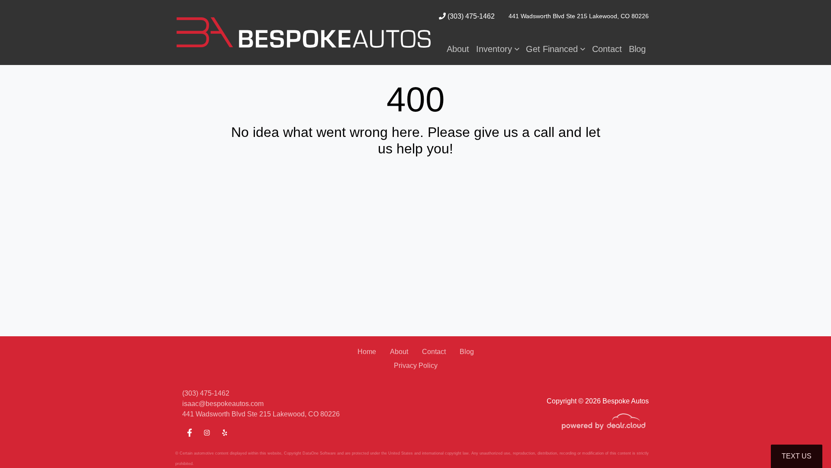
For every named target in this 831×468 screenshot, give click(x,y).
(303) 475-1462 (470, 16)
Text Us (797, 456)
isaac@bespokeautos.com (223, 403)
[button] (498, 48)
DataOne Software (319, 453)
